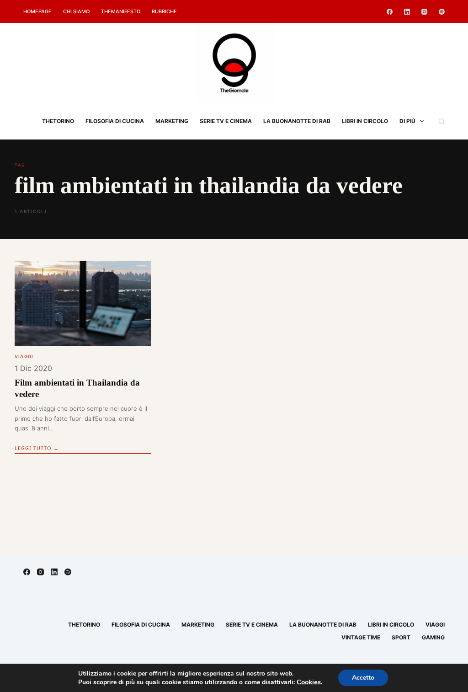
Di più (407, 121)
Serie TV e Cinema (226, 121)
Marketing (171, 121)
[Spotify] (442, 12)
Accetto (363, 677)
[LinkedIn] (407, 12)
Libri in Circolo (365, 121)
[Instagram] (424, 12)
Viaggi (24, 356)
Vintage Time (360, 637)
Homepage (37, 11)
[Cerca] (442, 121)
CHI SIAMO (76, 11)
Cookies (309, 682)
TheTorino (58, 121)
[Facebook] (390, 12)
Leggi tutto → (37, 448)
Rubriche (164, 11)
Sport (401, 637)
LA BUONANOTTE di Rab (296, 121)
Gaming (433, 637)
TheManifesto (120, 11)
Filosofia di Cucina (114, 121)
